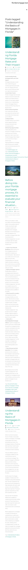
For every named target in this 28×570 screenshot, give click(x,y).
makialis (19, 67)
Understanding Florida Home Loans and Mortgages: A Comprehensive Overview (12, 153)
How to (8, 69)
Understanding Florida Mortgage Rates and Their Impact (12, 58)
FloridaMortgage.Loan (12, 149)
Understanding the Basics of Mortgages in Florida (12, 417)
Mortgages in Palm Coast (13, 69)
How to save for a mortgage (11, 387)
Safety (19, 69)
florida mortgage (13, 209)
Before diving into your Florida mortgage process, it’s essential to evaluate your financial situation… (12, 193)
